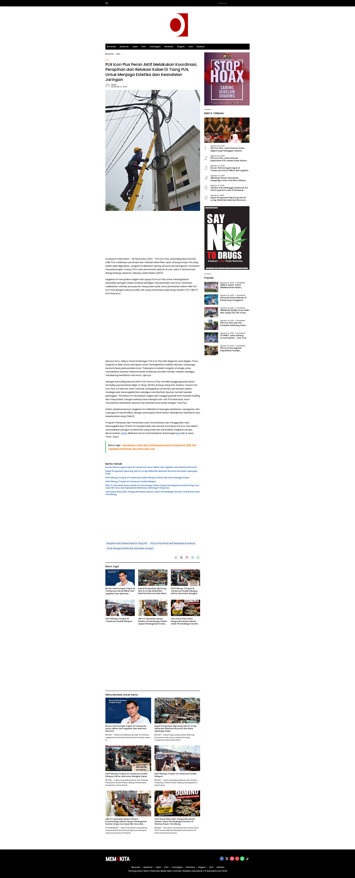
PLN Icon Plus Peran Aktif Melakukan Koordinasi (172, 543)
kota (177, 433)
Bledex (113, 85)
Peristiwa (168, 46)
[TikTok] (247, 859)
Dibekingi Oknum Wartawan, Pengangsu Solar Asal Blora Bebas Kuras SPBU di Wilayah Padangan (228, 179)
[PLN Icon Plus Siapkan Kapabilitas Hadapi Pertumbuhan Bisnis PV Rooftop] (211, 350)
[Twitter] (227, 858)
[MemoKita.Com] (177, 25)
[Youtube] (237, 858)
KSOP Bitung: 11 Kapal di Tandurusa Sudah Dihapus (130, 481)
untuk (124, 433)
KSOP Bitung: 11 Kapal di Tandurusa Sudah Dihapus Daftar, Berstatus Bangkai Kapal (147, 477)
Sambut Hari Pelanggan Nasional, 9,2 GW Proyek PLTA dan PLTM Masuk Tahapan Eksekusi (229, 188)
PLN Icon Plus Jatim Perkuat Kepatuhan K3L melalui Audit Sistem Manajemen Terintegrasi (229, 159)
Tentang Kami (135, 871)
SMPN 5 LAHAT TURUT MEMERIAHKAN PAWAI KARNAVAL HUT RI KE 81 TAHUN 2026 (230, 286)
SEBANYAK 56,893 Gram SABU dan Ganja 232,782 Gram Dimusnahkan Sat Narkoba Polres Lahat (234, 311)
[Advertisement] (152, 235)
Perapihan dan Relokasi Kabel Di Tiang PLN (127, 543)
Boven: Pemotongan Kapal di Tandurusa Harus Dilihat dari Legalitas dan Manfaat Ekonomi (151, 467)
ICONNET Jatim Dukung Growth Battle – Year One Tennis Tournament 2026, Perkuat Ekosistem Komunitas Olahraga (233, 336)
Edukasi (200, 46)
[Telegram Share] (192, 557)
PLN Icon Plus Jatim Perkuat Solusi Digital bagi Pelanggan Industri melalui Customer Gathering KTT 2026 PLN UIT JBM (230, 149)
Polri (143, 46)
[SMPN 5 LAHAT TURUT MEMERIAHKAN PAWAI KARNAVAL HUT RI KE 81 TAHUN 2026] (211, 287)
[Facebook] (222, 858)
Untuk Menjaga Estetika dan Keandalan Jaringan (130, 548)
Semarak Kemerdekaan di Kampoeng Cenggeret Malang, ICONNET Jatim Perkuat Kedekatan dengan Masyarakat (234, 298)
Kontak (177, 871)
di (186, 433)
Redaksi (187, 871)
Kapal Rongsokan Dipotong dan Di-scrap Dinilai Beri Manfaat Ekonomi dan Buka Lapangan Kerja (151, 472)
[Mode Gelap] (248, 3)
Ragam (181, 46)
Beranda (111, 46)
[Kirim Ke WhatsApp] (198, 557)
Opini (135, 46)
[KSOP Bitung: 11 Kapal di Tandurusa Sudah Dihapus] (120, 608)
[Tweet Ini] (181, 557)
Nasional (124, 46)
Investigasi (155, 46)
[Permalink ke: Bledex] (107, 85)
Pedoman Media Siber (161, 871)
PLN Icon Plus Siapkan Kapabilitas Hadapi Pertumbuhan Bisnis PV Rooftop (231, 349)
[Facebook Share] (176, 557)
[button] (242, 3)
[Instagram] (232, 858)
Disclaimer (197, 871)
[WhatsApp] (242, 858)
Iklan (146, 871)
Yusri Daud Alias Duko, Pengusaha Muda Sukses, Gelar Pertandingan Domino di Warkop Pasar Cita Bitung (152, 492)
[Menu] (107, 3)
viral (190, 46)
